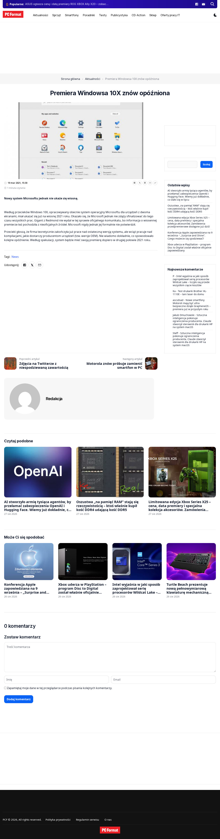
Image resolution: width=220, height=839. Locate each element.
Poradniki (89, 15)
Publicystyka (119, 15)
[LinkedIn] (145, 183)
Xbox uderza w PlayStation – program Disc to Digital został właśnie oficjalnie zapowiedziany (189, 247)
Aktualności (40, 15)
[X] (140, 183)
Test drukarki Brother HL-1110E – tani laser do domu (190, 292)
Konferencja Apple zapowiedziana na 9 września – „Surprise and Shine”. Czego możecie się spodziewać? (190, 235)
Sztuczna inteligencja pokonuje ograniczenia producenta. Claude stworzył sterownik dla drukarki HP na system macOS (192, 321)
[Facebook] (196, 4)
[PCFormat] (110, 830)
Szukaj (206, 164)
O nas (108, 819)
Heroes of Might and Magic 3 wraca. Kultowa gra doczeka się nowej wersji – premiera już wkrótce (67, 4)
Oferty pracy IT (170, 15)
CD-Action (138, 15)
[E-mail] (203, 4)
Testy (103, 15)
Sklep (152, 15)
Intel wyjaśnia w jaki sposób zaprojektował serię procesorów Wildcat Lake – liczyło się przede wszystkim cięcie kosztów (191, 280)
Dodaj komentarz (19, 699)
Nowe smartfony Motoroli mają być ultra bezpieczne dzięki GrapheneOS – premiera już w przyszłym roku (192, 304)
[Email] (150, 183)
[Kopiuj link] (155, 183)
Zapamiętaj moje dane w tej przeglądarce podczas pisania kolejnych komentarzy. (59, 688)
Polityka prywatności (58, 819)
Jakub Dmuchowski (183, 315)
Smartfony (72, 15)
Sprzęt (56, 15)
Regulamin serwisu (87, 819)
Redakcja (54, 398)
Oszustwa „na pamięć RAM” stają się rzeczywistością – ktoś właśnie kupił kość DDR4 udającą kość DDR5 (189, 208)
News (15, 257)
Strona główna (70, 79)
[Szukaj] (212, 4)
